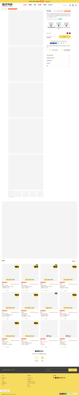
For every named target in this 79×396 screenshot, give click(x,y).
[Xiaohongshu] (64, 377)
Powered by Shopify (13, 394)
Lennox (22, 312)
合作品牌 (39, 4)
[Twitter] (54, 377)
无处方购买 (49, 37)
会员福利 (44, 4)
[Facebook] (56, 377)
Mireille (3, 340)
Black (70, 33)
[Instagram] (59, 377)
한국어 (64, 5)
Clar (2, 312)
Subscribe (73, 369)
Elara (22, 284)
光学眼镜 (30, 4)
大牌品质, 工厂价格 (31, 381)
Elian (3, 284)
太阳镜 (35, 4)
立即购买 (73, 261)
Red (67, 33)
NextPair (8, 394)
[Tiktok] (61, 377)
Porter (61, 340)
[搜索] (70, 5)
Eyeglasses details (50, 57)
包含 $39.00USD (50, 55)
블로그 (29, 384)
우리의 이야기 (30, 377)
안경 (3, 379)
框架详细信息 (49, 60)
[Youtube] (58, 377)
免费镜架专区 (4, 383)
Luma (22, 340)
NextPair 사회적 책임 (31, 383)
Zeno (61, 312)
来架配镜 (3, 377)
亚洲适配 (29, 379)
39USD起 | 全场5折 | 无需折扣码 (36, 1)
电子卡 (3, 384)
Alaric (61, 284)
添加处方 (64, 36)
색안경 (3, 381)
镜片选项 (48, 63)
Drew (41, 312)
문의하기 (29, 386)
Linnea (41, 284)
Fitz (41, 340)
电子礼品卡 (50, 4)
